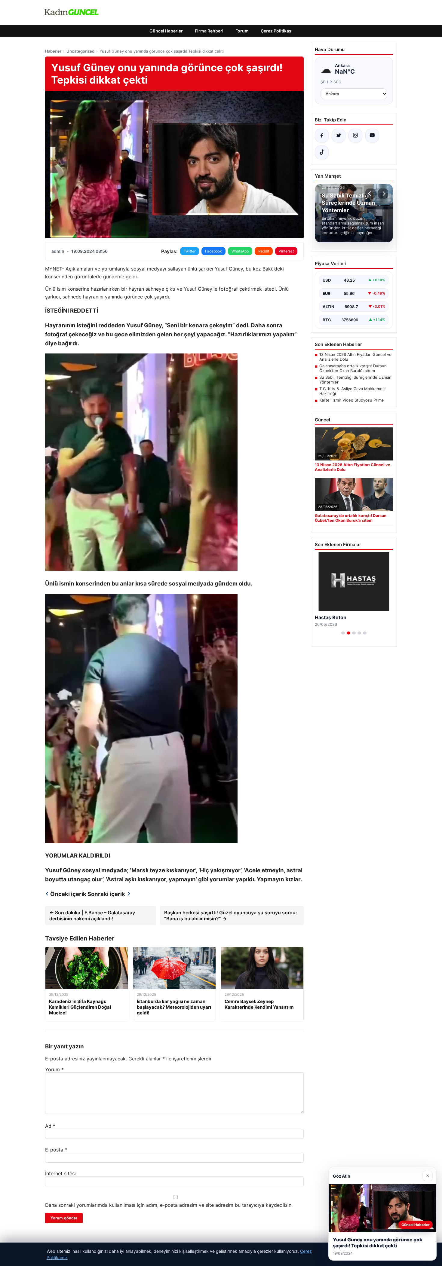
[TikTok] (322, 152)
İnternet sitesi (60, 1173)
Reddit (263, 251)
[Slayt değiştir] (343, 633)
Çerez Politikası (277, 30)
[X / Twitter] (338, 135)
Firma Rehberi (209, 30)
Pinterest (286, 251)
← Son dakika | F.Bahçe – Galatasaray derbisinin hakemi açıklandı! (92, 916)
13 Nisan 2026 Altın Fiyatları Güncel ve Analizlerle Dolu (355, 357)
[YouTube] (372, 135)
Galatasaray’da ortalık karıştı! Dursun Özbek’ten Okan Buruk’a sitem (353, 368)
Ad (50, 1126)
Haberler (53, 51)
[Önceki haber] (370, 193)
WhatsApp (240, 251)
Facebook (213, 251)
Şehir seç (331, 82)
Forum (242, 30)
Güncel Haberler (166, 30)
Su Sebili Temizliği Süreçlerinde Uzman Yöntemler (355, 379)
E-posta (56, 1150)
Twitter (189, 251)
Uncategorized (80, 51)
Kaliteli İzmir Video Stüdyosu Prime (351, 400)
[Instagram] (355, 135)
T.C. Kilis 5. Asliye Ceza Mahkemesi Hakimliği (352, 391)
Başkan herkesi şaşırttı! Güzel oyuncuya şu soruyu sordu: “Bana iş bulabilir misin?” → (230, 916)
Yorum (54, 1069)
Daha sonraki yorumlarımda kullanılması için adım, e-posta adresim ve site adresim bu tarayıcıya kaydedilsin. (169, 1205)
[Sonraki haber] (383, 193)
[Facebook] (322, 135)
